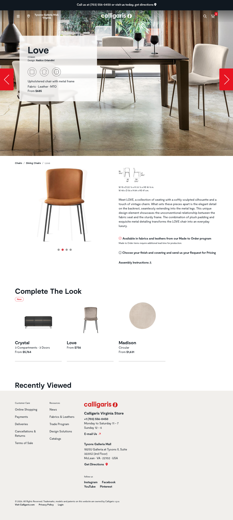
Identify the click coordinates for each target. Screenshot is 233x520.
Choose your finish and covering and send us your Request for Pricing (169, 252)
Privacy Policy (46, 504)
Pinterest (106, 486)
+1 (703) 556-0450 (96, 419)
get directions (144, 4)
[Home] (116, 15)
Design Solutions (61, 431)
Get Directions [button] (94, 464)
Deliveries (21, 424)
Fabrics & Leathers (62, 416)
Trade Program (59, 424)
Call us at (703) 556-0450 (94, 4)
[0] (213, 16)
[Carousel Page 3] (67, 250)
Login (61, 504)
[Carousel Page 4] (71, 250)
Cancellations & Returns (25, 433)
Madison (127, 342)
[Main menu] (18, 16)
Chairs (18, 163)
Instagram (91, 482)
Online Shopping (26, 409)
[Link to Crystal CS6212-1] (38, 318)
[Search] (204, 16)
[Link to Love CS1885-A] (90, 318)
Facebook (109, 482)
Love (72, 342)
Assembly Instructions (134, 262)
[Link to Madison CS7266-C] (142, 318)
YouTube (90, 486)
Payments (21, 416)
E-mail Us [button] (91, 433)
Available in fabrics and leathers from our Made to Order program (167, 238)
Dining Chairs (33, 163)
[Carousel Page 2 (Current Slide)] (63, 250)
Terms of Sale (24, 443)
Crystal (22, 342)
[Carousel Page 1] (59, 250)
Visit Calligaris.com (25, 504)
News (53, 409)
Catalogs (55, 438)
